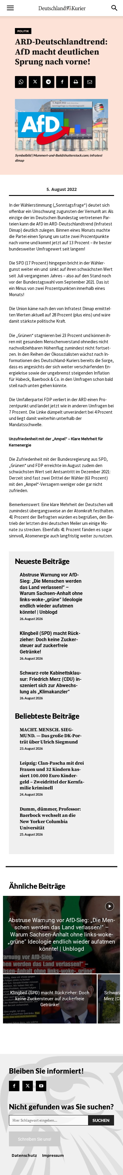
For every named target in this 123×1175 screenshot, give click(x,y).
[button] (10, 8)
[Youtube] (41, 1086)
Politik (23, 31)
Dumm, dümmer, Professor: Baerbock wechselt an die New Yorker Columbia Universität (50, 818)
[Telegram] (48, 82)
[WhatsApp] (21, 82)
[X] (35, 82)
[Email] (90, 82)
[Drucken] (76, 82)
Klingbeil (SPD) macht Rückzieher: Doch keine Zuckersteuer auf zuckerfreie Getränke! (50, 642)
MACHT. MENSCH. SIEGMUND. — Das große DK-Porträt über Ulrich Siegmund (51, 736)
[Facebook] (62, 82)
